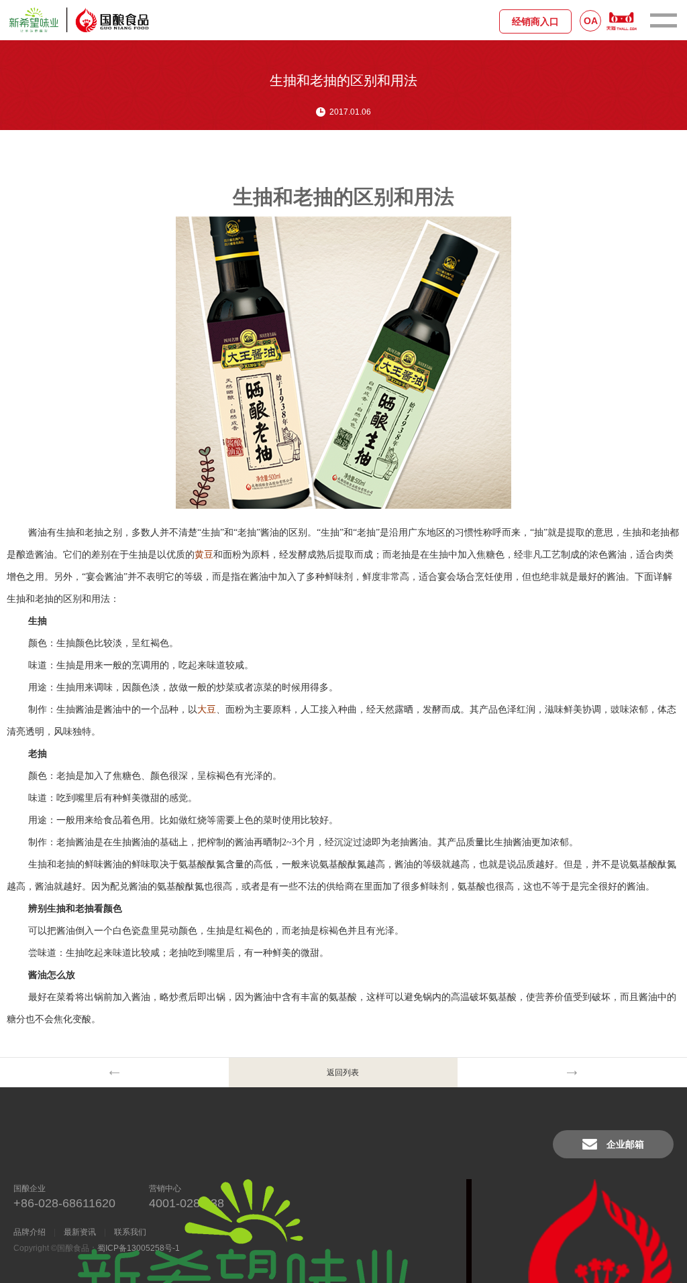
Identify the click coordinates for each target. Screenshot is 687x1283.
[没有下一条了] (572, 1072)
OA (591, 20)
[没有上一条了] (114, 1072)
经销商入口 (535, 21)
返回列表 (343, 1072)
